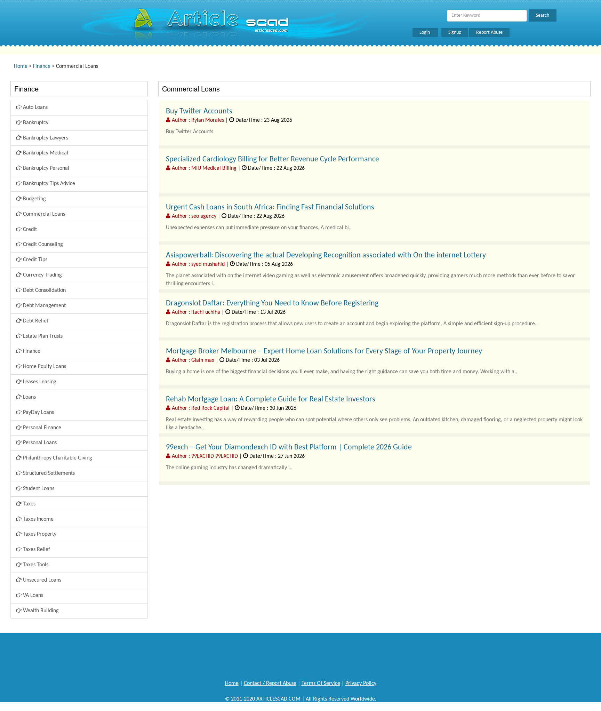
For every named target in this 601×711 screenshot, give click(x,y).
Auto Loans (35, 107)
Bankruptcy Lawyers (45, 138)
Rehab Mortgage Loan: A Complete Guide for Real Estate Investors (270, 400)
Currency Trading (42, 275)
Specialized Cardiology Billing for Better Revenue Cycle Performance (272, 159)
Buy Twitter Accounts (199, 111)
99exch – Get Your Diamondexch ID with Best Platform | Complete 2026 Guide (289, 448)
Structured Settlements (48, 473)
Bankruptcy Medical (45, 153)
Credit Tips (34, 260)
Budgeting (34, 199)
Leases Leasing (39, 382)
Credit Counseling (42, 244)
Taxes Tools (35, 565)
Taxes (28, 504)
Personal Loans (39, 443)
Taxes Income (38, 519)
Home (20, 66)
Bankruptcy (35, 123)
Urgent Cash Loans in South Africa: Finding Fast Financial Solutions (270, 207)
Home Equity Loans (44, 366)
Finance (41, 66)
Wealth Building (40, 611)
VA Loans (32, 595)
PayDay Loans (38, 412)
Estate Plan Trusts (42, 336)
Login (425, 32)
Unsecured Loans (41, 580)
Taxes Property (39, 534)
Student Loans (38, 489)
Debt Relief (35, 321)
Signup (454, 32)
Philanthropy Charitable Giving (57, 458)
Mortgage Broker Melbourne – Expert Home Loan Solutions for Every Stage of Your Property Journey (324, 351)
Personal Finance (41, 428)
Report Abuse (489, 32)
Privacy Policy (360, 683)
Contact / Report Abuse (270, 683)
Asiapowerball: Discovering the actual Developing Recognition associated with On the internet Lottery (326, 255)
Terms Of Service (321, 683)
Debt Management (44, 306)
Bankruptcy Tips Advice (48, 183)
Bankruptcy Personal (45, 168)
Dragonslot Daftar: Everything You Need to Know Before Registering (272, 303)
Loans (29, 397)
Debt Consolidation (44, 290)
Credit (29, 229)
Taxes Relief (36, 549)
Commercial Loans (43, 214)
